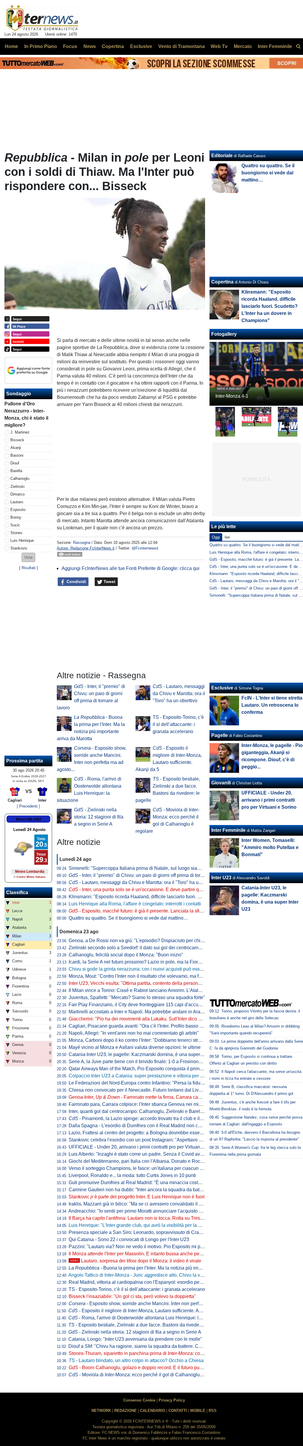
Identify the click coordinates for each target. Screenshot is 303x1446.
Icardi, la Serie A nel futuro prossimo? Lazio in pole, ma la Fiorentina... (142, 961)
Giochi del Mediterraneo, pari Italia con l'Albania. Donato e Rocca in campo (147, 1161)
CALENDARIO (152, 1410)
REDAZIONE (125, 1410)
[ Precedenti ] (28, 806)
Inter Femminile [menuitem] (275, 46)
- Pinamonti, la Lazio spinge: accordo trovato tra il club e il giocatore (144, 1118)
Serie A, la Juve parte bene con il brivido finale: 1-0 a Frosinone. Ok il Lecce (148, 1061)
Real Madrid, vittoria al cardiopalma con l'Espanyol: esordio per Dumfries (145, 1282)
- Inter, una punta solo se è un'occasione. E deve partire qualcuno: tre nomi (152, 889)
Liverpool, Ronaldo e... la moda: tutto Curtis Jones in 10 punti (132, 1175)
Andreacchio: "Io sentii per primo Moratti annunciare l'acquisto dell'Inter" (143, 1211)
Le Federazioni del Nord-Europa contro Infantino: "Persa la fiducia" (138, 1082)
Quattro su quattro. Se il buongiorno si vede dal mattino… (128, 918)
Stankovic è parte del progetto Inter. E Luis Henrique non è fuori (137, 1196)
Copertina (222, 281)
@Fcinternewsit (145, 548)
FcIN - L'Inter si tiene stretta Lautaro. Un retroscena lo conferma (271, 705)
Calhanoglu (19, 478)
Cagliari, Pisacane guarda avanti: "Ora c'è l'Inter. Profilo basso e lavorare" (145, 1025)
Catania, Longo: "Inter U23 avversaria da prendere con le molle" (135, 1339)
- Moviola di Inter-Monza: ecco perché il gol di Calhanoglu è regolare (145, 1374)
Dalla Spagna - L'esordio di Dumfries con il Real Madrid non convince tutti (146, 1125)
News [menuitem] (89, 46)
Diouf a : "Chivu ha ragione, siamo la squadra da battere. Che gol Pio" (145, 1346)
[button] (28, 557)
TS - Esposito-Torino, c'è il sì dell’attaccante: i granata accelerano (178, 724)
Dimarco (17, 494)
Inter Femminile (228, 830)
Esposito (17, 509)
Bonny (15, 517)
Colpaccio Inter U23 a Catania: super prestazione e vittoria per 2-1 (138, 1075)
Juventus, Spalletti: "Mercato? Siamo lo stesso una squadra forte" (137, 997)
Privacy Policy (172, 1400)
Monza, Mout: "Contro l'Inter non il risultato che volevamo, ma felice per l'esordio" (153, 976)
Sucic (15, 525)
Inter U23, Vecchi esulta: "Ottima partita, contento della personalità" (139, 983)
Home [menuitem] (11, 46)
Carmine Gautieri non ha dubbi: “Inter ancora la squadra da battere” (139, 1189)
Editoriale (222, 155)
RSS (213, 1410)
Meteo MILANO (28, 819)
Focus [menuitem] (70, 46)
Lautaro (16, 502)
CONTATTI (177, 1410)
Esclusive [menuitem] (141, 46)
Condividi (75, 581)
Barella (16, 471)
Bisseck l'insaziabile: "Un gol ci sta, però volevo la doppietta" (132, 1296)
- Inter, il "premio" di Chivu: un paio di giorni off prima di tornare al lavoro (149, 875)
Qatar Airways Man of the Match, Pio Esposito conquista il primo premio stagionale (155, 1068)
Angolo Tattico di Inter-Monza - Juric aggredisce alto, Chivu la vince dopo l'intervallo (155, 1275)
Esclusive (222, 687)
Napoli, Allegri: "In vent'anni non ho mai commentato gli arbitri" (134, 1033)
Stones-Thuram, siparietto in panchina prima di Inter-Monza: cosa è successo (149, 1353)
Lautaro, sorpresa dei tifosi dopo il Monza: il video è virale (135, 1260)
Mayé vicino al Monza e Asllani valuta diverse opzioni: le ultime (135, 1047)
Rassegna (81, 542)
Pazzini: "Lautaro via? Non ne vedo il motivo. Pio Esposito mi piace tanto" (146, 1246)
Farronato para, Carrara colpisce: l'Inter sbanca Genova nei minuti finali (143, 1104)
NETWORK (101, 1410)
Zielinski (17, 486)
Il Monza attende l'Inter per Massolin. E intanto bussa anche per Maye (141, 1253)
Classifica (17, 892)
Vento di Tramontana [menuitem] (181, 46)
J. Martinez (20, 432)
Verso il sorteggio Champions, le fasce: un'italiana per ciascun (137, 1168)
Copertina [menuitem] (113, 46)
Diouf (14, 463)
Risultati (29, 568)
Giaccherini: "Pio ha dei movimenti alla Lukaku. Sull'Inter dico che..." (140, 1018)
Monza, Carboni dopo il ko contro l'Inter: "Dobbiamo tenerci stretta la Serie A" (149, 1040)
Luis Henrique (22, 540)
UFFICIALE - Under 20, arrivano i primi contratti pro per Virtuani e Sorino (144, 1146)
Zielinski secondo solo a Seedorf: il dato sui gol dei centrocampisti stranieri (147, 947)
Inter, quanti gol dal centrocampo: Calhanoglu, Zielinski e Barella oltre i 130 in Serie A (158, 1111)
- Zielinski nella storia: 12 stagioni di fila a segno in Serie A (98, 816)
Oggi (216, 537)
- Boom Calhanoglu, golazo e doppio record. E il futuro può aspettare (146, 1367)
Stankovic (19, 548)
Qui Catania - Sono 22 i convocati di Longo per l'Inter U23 (129, 1239)
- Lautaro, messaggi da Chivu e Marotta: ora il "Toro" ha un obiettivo (179, 693)
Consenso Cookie (139, 1400)
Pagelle (219, 735)
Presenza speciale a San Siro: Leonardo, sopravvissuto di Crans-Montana (146, 1232)
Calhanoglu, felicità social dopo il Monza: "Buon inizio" (126, 954)
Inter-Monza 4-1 (231, 396)
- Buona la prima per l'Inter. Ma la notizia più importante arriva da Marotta (160, 1267)
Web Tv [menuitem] (219, 46)
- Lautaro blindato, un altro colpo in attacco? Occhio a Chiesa (136, 1360)
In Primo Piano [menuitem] (40, 46)
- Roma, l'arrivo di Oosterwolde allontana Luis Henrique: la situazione (146, 1317)
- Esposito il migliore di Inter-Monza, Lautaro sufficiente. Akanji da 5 (143, 1310)
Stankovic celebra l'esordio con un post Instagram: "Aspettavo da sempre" (146, 1139)
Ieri (227, 537)
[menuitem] (298, 46)
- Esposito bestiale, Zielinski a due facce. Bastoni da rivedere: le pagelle (147, 1324)
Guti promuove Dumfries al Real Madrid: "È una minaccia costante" (139, 1182)
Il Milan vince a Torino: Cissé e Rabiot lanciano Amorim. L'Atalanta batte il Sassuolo (156, 990)
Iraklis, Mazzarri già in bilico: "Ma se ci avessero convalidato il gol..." (140, 1203)
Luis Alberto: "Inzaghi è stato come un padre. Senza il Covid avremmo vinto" (148, 1154)
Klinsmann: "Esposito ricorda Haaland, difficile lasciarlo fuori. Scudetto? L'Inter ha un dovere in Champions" (181, 896)
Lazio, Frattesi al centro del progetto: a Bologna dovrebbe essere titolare (144, 1132)
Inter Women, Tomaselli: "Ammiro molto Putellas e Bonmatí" (270, 847)
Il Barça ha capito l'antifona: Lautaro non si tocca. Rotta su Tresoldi (138, 1218)
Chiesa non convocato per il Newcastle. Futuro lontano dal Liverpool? (142, 1090)
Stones (16, 533)
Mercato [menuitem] (243, 46)
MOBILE (197, 1410)
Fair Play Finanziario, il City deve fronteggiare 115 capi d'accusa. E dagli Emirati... (154, 1004)
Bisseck (17, 440)
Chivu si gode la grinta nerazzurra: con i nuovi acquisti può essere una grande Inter (155, 969)
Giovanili (221, 782)
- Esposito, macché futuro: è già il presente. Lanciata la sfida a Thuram (147, 910)
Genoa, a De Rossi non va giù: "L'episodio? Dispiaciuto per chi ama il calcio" (149, 940)
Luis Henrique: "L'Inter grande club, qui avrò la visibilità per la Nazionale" (145, 1225)
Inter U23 (221, 877)
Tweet (108, 581)
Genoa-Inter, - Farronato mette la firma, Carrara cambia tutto (143, 1097)
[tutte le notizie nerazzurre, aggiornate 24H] (42, 18)
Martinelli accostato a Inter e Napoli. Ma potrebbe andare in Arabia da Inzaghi (149, 1011)
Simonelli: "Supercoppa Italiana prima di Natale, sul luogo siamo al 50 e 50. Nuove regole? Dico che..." (176, 868)
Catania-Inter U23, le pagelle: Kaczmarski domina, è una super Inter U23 (144, 1054)
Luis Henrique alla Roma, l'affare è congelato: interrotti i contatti (135, 903)
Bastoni (16, 455)
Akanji (15, 447)
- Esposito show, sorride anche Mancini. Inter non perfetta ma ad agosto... (154, 1303)
